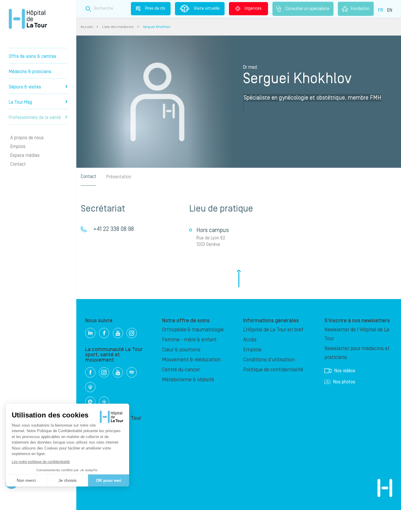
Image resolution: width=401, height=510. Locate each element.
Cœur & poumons (181, 350)
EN (389, 10)
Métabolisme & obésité (188, 380)
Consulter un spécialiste (307, 8)
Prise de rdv (155, 8)
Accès (250, 340)
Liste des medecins (118, 27)
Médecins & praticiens (30, 71)
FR (380, 10)
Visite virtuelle (207, 8)
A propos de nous (27, 137)
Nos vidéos (344, 370)
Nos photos (344, 382)
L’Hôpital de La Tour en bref (273, 330)
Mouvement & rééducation (191, 360)
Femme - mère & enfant (189, 340)
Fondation (360, 8)
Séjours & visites (25, 87)
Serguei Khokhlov (157, 27)
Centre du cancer (181, 370)
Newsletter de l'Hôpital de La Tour (356, 334)
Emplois (18, 146)
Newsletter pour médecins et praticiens (357, 352)
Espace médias (25, 155)
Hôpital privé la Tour (28, 19)
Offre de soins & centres (32, 56)
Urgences (253, 8)
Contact (18, 164)
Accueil (87, 27)
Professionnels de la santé (35, 117)
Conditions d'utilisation (269, 360)
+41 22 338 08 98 (113, 229)
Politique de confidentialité (273, 370)
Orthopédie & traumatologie (193, 330)
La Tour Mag (20, 102)
